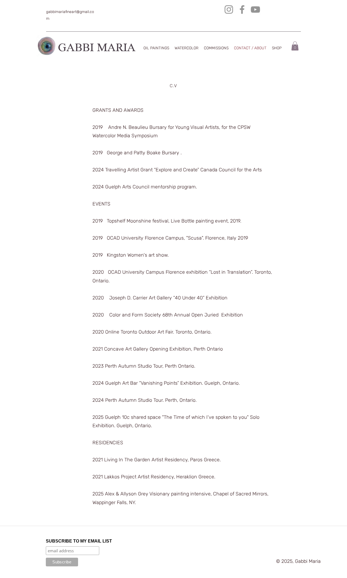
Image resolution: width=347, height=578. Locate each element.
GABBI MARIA (97, 48)
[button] (295, 45)
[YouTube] (255, 9)
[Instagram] (228, 9)
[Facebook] (242, 9)
